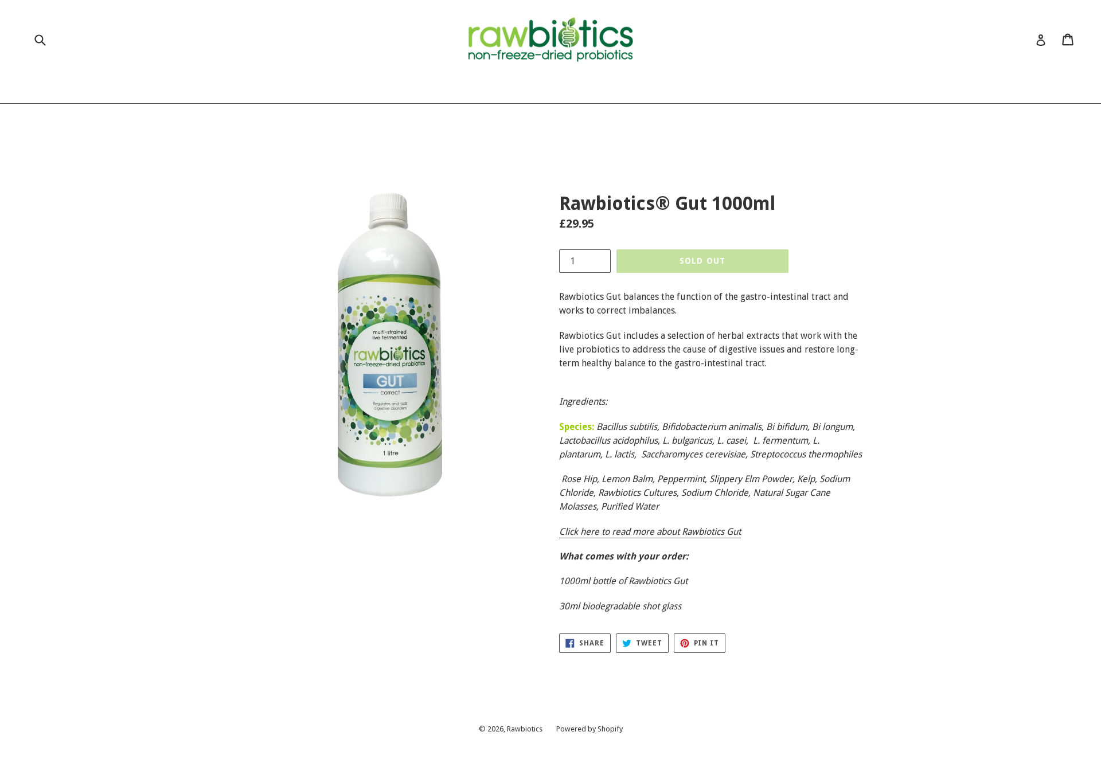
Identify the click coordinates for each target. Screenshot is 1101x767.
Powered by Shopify (589, 729)
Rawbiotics (524, 729)
